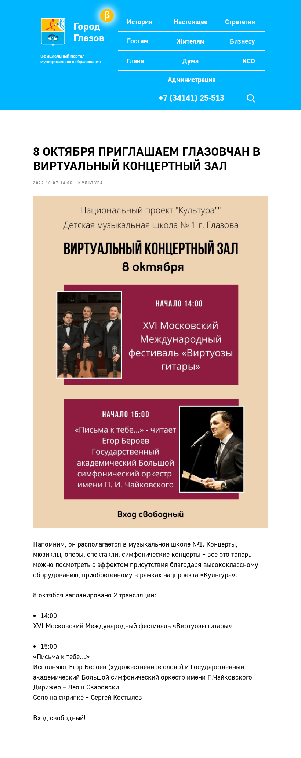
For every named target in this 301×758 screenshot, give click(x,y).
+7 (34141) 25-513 (191, 98)
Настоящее (190, 22)
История (139, 22)
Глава (135, 61)
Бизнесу (242, 41)
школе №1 (187, 544)
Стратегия (240, 22)
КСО (249, 61)
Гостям (137, 41)
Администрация (192, 80)
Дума (190, 61)
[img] (251, 98)
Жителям (190, 41)
